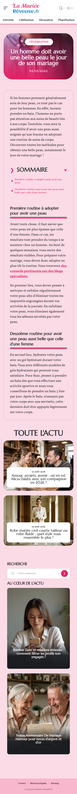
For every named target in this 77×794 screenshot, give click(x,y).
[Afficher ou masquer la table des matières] (57, 170)
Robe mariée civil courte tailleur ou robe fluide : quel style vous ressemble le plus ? (38, 534)
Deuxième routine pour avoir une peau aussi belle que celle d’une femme (39, 191)
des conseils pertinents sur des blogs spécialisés (38, 271)
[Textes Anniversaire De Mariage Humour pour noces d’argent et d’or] (38, 713)
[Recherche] (60, 8)
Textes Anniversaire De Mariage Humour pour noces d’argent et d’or (39, 738)
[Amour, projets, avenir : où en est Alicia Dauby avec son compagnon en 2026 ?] (38, 465)
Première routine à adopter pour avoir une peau (38, 181)
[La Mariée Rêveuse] (26, 8)
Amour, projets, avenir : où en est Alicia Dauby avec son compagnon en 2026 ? (38, 479)
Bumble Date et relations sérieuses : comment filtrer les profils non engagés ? (38, 653)
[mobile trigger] (7, 8)
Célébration (39, 42)
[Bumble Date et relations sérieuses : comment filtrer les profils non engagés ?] (38, 628)
